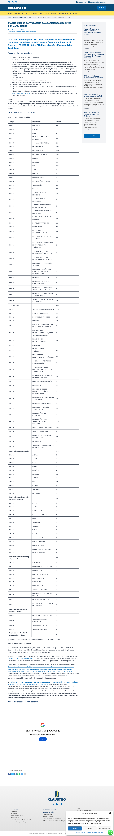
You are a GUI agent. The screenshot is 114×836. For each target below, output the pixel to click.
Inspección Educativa (17, 815)
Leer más (86, 48)
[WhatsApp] (18, 774)
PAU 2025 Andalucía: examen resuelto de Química (91, 114)
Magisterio (14, 813)
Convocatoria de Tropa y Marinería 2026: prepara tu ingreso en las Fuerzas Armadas (94, 55)
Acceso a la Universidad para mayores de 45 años (57, 818)
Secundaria (32, 31)
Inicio (9, 13)
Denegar (89, 828)
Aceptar (74, 828)
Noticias (75, 13)
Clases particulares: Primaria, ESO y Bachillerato (57, 820)
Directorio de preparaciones (83, 810)
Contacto (101, 8)
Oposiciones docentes (19, 17)
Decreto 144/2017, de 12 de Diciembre (21, 658)
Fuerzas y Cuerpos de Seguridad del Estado (23, 822)
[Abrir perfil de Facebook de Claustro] (13, 2)
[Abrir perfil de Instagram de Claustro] (17, 2)
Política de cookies (80, 832)
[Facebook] (9, 774)
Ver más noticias (91, 136)
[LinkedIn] (15, 774)
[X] (12, 774)
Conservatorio (15, 817)
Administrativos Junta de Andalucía (21, 820)
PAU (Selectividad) (31, 13)
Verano (53, 13)
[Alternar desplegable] (22, 13)
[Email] (25, 774)
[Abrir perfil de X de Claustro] (10, 2)
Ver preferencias (104, 828)
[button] (110, 813)
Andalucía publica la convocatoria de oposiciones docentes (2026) (92, 31)
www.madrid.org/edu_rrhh (21, 93)
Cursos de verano (48, 816)
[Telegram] (21, 774)
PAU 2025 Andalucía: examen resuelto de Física (93, 95)
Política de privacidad (91, 832)
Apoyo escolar (45, 13)
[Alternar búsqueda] (99, 13)
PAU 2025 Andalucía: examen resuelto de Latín (93, 77)
